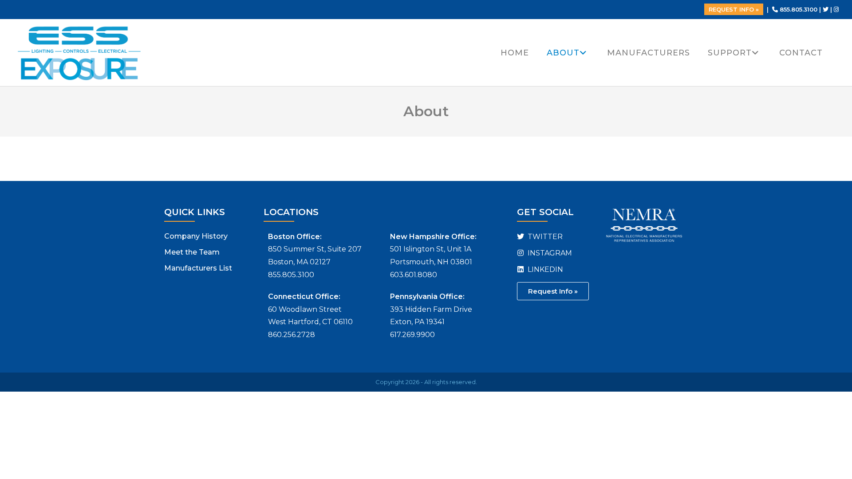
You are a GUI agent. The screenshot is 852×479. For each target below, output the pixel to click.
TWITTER (544, 236)
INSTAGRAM (549, 253)
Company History (196, 236)
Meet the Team (192, 252)
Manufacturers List (198, 268)
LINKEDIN (544, 269)
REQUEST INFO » (734, 9)
